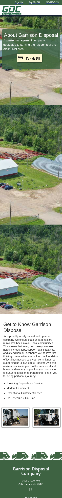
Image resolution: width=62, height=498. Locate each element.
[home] (11, 10)
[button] (56, 9)
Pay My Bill (33, 58)
